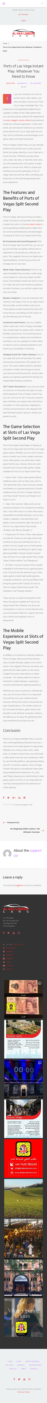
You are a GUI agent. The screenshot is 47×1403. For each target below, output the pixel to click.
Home (5, 43)
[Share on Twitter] (8, 798)
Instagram (9, 955)
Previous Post (13, 822)
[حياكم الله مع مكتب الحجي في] (23, 1158)
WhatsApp (24, 14)
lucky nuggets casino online (17, 120)
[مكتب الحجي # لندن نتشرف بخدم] (23, 1118)
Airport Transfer (32, 1361)
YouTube (9, 965)
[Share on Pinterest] (24, 798)
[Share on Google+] (14, 798)
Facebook (9, 958)
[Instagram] (19, 933)
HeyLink (9, 969)
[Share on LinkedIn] (19, 798)
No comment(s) (35, 83)
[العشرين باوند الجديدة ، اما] (23, 999)
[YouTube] (14, 933)
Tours (18, 1361)
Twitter (8, 962)
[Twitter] (8, 933)
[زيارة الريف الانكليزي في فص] (23, 1198)
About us (13, 1369)
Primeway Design (23, 1392)
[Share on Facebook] (3, 798)
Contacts (34, 1369)
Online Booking (35, 1365)
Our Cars (9, 1365)
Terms (23, 1369)
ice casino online (33, 224)
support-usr (23, 83)
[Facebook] (3, 933)
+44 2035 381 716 (17, 944)
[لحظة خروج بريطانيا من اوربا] (23, 1079)
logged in (19, 885)
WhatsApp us (10, 948)
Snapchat (9, 951)
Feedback (21, 1365)
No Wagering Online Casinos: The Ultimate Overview (25, 830)
